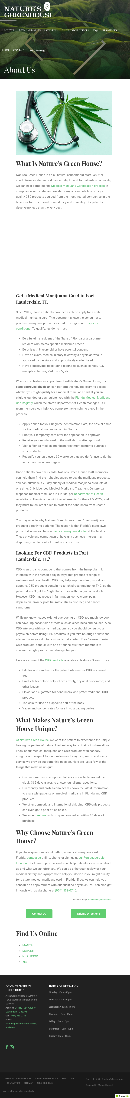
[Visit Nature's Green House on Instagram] (12, 1048)
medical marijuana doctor (69, 531)
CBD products (54, 660)
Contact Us (13, 1083)
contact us (34, 857)
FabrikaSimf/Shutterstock (100, 899)
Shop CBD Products (75, 30)
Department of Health (88, 494)
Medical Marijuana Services (38, 30)
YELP (25, 962)
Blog (5, 50)
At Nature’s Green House (32, 740)
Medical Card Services (18, 1078)
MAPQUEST (30, 951)
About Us (8, 30)
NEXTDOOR (30, 956)
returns (42, 815)
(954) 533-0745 (37, 50)
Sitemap (28, 1083)
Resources (109, 30)
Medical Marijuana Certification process (78, 186)
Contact (19, 50)
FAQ (95, 30)
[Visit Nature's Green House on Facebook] (7, 1048)
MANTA (27, 945)
